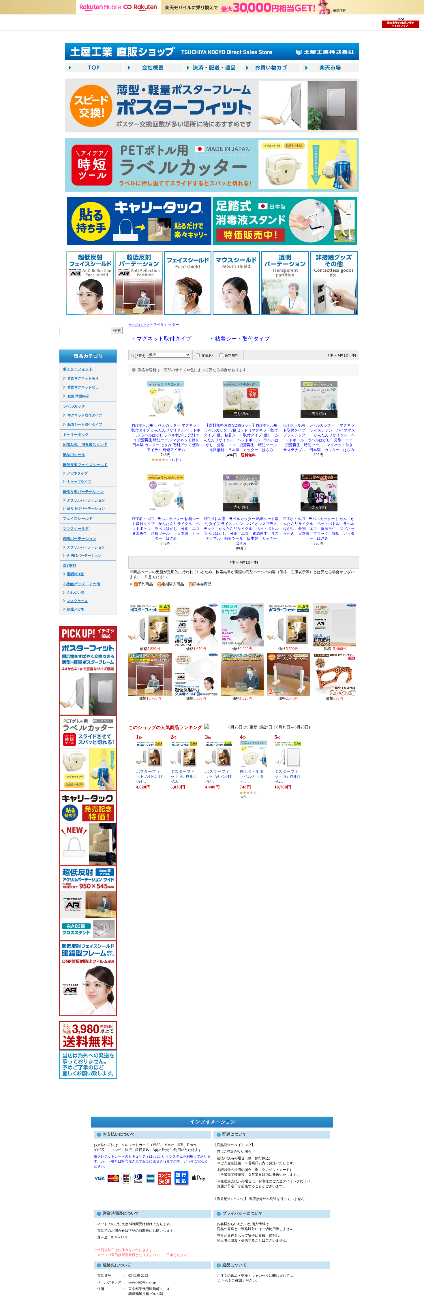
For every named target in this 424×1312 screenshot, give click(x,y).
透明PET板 (75, 574)
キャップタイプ (79, 482)
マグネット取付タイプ (84, 415)
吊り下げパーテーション (86, 509)
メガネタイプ (77, 473)
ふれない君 (75, 592)
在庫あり (208, 356)
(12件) (175, 460)
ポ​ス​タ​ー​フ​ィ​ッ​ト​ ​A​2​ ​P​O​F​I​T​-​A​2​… (287, 776)
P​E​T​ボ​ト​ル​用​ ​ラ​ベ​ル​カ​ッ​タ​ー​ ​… (252, 776)
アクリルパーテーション (86, 500)
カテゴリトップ (139, 324)
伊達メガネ (75, 609)
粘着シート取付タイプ (84, 425)
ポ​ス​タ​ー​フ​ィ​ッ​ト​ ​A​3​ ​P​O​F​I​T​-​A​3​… (183, 776)
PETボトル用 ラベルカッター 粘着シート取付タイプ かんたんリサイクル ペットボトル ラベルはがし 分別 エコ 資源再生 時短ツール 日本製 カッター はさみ (167, 529)
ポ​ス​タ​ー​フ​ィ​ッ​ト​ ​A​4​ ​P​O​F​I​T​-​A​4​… (149, 776)
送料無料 (232, 356)
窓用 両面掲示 (78, 396)
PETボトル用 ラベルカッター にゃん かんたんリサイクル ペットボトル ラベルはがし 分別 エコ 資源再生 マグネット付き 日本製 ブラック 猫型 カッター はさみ (318, 529)
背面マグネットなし (83, 387)
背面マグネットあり (83, 378)
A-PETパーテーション (84, 556)
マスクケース (77, 601)
